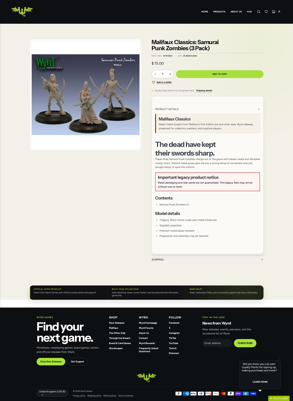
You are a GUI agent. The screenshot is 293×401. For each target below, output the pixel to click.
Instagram (174, 333)
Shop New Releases (51, 361)
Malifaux (113, 328)
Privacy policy (79, 395)
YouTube (173, 343)
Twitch (173, 348)
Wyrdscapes (116, 348)
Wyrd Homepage (148, 322)
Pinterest (174, 353)
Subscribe (245, 343)
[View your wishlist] (266, 11)
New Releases (116, 322)
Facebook (174, 322)
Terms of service (125, 395)
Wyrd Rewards (147, 343)
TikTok (172, 338)
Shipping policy (94, 395)
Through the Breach (119, 338)
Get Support (77, 361)
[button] (264, 398)
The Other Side (117, 333)
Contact (143, 338)
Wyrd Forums (146, 328)
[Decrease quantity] (155, 74)
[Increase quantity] (170, 74)
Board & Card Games (120, 343)
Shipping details (204, 90)
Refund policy (109, 395)
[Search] (258, 11)
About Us (144, 333)
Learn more (260, 381)
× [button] (279, 358)
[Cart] (273, 11)
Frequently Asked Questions (148, 350)
